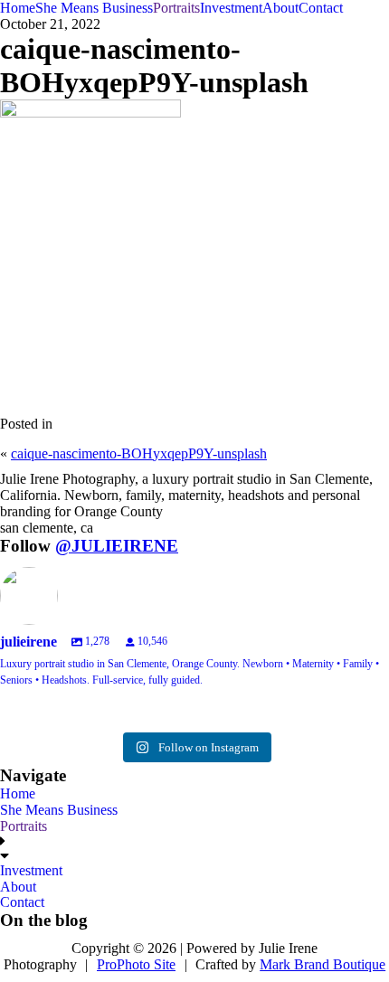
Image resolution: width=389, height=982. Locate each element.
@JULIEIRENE (116, 545)
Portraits (176, 7)
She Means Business (94, 7)
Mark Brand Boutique (322, 964)
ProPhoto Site (136, 964)
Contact (321, 7)
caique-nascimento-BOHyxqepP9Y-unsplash (139, 453)
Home (17, 7)
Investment (231, 7)
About (280, 7)
